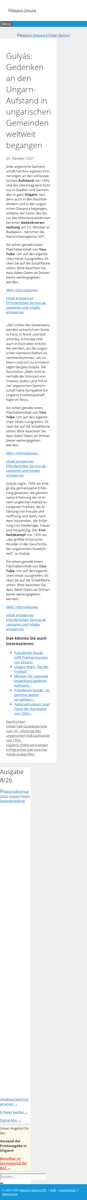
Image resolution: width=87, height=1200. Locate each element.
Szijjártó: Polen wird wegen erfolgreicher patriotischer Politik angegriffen (27, 750)
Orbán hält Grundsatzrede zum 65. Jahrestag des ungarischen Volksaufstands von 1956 (28, 733)
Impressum (9, 1194)
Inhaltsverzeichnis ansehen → (14, 1101)
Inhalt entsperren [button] (20, 298)
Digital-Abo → (10, 1120)
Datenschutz (67, 1190)
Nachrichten (15, 721)
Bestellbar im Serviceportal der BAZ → (13, 1163)
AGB (53, 1190)
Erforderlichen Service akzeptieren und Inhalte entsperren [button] (26, 307)
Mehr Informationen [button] (22, 290)
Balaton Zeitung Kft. (33, 1190)
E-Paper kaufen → (14, 1112)
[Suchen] (1, 1183)
